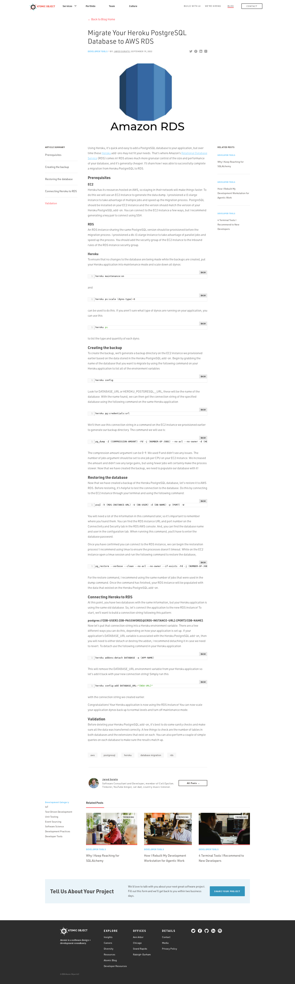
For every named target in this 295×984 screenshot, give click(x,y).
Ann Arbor (138, 937)
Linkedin (200, 51)
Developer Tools (98, 51)
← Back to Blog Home (101, 19)
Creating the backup (57, 167)
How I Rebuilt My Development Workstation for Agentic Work (233, 193)
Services (67, 6)
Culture (133, 6)
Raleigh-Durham (142, 954)
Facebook (195, 51)
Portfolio (90, 6)
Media (165, 942)
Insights (108, 937)
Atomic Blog (110, 960)
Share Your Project (227, 891)
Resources (109, 954)
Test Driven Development (58, 811)
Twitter (190, 51)
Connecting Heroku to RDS (61, 191)
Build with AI (192, 6)
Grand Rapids (140, 948)
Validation (51, 203)
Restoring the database (59, 179)
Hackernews (205, 51)
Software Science (54, 826)
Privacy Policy (169, 948)
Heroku (106, 153)
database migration (151, 755)
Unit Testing (51, 816)
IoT (46, 806)
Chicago (137, 942)
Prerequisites (53, 155)
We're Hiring (213, 6)
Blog (231, 6)
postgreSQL (109, 755)
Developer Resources (115, 966)
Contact (252, 6)
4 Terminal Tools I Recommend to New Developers (228, 224)
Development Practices (57, 831)
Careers (108, 942)
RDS (171, 755)
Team (112, 6)
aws (92, 755)
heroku (128, 755)
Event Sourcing (53, 821)
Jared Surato (110, 779)
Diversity (108, 948)
